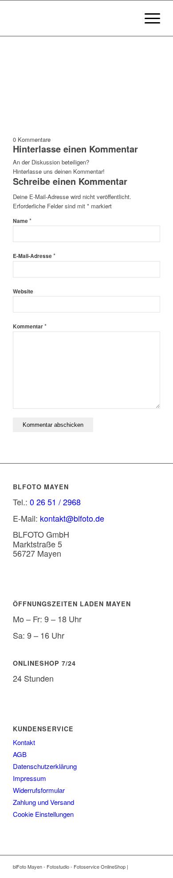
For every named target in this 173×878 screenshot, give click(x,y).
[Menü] (148, 18)
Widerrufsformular (39, 790)
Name (22, 221)
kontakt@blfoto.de (72, 518)
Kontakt (24, 742)
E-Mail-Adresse (34, 256)
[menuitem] (148, 18)
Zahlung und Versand (43, 802)
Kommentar (30, 326)
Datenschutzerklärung (45, 766)
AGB (20, 754)
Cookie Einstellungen (43, 814)
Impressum (29, 778)
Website (23, 291)
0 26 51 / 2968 (55, 501)
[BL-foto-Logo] (71, 18)
